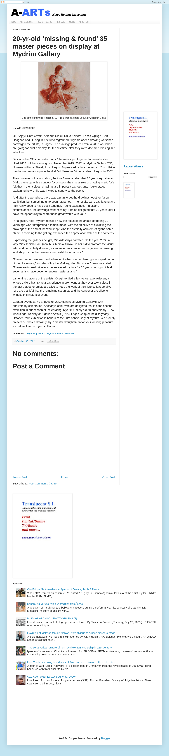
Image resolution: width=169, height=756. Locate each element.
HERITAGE (60, 22)
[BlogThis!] (50, 341)
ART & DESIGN (26, 22)
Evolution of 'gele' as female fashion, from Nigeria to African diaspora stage (71, 633)
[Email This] (48, 341)
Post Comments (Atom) (43, 483)
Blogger (105, 738)
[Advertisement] (64, 451)
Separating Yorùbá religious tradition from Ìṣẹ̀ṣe (55, 603)
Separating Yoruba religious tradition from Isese (50, 333)
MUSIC (72, 22)
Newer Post (20, 477)
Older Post (108, 477)
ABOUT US (83, 22)
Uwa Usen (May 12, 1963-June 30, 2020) (51, 676)
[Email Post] (42, 341)
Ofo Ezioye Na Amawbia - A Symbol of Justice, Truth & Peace (63, 589)
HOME (13, 22)
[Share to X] (53, 341)
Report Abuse (133, 166)
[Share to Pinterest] (58, 341)
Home (64, 477)
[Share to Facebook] (55, 341)
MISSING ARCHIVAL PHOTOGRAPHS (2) (52, 618)
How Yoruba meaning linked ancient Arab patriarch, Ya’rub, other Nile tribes (71, 662)
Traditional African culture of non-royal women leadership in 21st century (69, 647)
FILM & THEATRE (44, 22)
